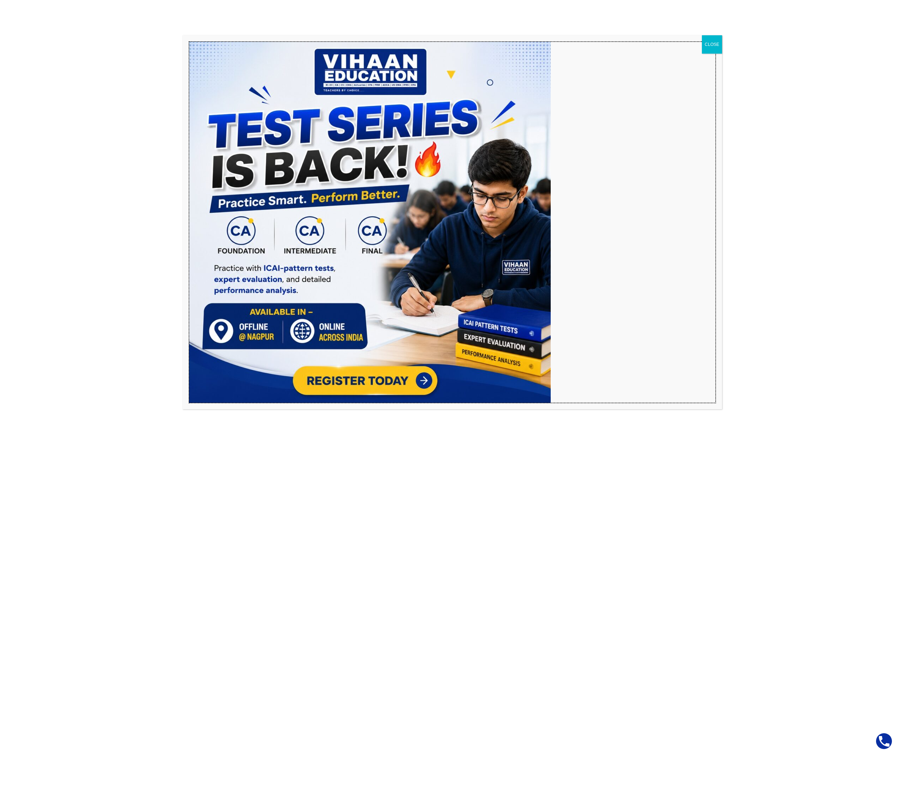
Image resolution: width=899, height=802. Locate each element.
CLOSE (712, 44)
